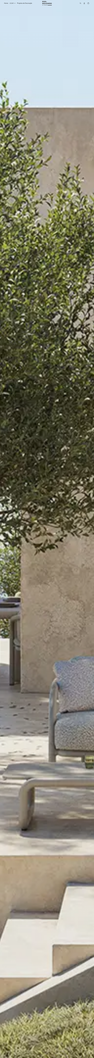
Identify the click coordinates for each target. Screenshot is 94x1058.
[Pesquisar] (80, 3)
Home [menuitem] (6, 3)
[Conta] (84, 3)
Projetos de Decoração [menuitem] (24, 3)
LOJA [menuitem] (12, 3)
